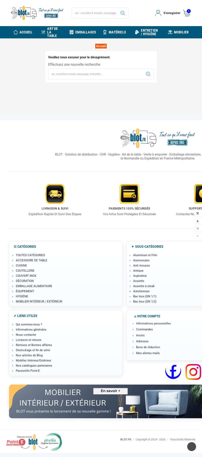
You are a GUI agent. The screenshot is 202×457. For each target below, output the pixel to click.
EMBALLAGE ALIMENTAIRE (34, 286)
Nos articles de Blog (29, 355)
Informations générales (31, 329)
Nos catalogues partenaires (34, 365)
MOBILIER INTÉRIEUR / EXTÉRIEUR (39, 301)
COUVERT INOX (26, 276)
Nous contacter (26, 335)
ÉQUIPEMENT (25, 291)
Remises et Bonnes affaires (34, 345)
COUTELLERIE (25, 270)
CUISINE (21, 265)
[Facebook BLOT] (173, 372)
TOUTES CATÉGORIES (30, 255)
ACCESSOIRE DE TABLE (31, 260)
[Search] (123, 13)
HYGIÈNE (22, 296)
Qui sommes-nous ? (29, 324)
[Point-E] (34, 441)
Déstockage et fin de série (33, 350)
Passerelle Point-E (28, 371)
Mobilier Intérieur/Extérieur (33, 360)
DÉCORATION (25, 281)
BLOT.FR (125, 439)
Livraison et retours (28, 340)
